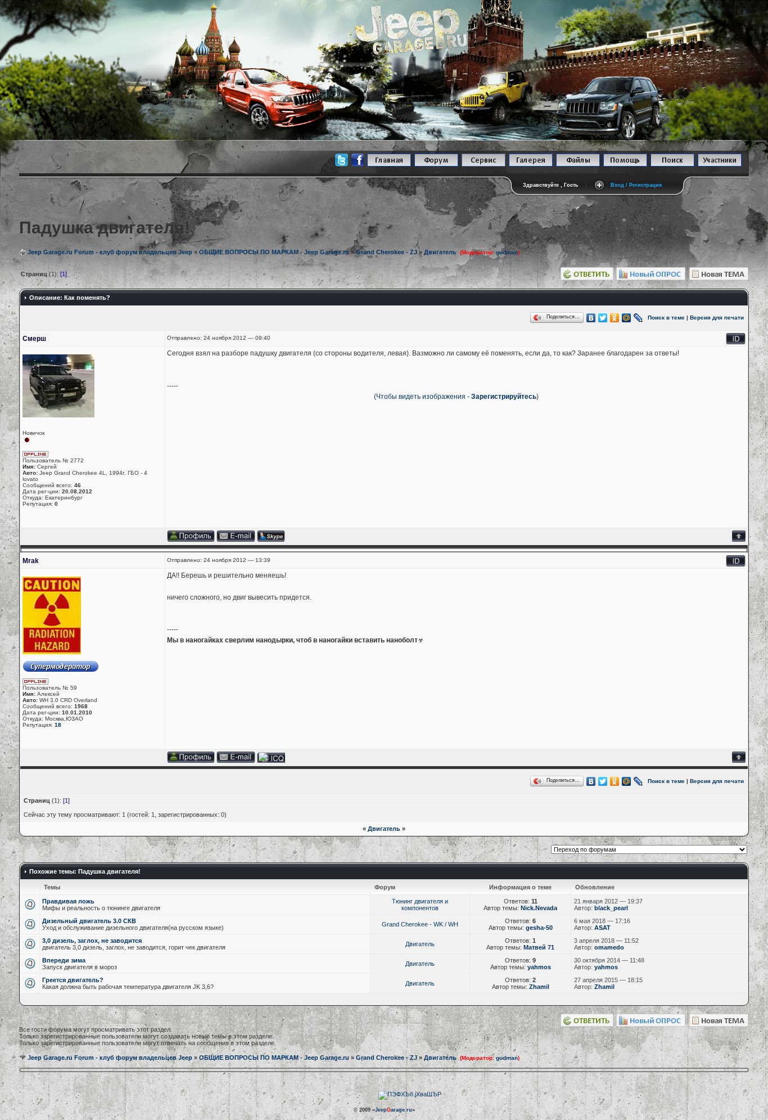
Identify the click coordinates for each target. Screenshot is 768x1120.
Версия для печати (717, 317)
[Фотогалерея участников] (531, 164)
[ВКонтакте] (591, 318)
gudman (507, 1058)
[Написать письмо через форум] (235, 761)
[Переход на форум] (436, 164)
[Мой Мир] (627, 318)
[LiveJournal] (638, 318)
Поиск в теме (666, 317)
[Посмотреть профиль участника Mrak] (191, 761)
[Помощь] (625, 164)
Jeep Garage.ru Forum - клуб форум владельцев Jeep (110, 252)
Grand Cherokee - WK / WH (420, 924)
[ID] (736, 342)
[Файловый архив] (578, 164)
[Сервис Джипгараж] (483, 164)
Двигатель (440, 252)
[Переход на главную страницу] (389, 164)
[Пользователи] (720, 164)
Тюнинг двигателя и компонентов (420, 904)
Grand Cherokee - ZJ (386, 252)
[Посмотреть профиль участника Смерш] (191, 540)
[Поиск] (672, 164)
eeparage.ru (393, 1110)
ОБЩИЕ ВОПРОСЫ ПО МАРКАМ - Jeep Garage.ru (274, 252)
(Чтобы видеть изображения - (422, 397)
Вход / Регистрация (636, 185)
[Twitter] (603, 318)
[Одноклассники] (615, 318)
